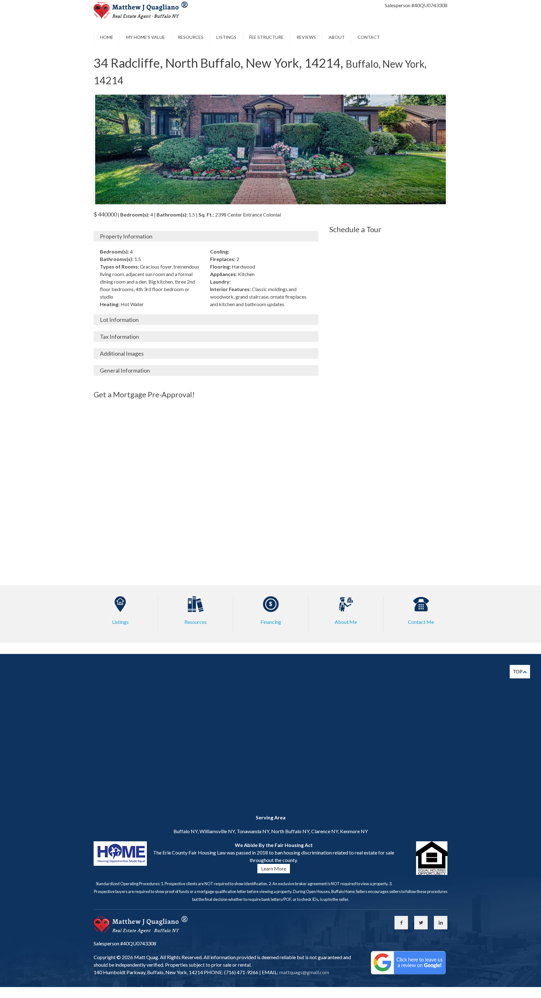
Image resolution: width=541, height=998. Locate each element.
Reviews (306, 37)
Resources (191, 37)
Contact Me (421, 622)
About (337, 37)
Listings (226, 37)
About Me (346, 622)
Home (106, 37)
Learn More (273, 868)
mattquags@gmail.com (303, 972)
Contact (369, 37)
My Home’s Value (145, 37)
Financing (270, 622)
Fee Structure (266, 37)
